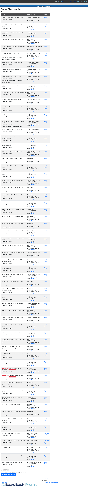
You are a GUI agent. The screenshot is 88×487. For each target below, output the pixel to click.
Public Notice (47, 433)
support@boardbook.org (44, 478)
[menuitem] (56, 1)
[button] (56, 1)
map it (33, 22)
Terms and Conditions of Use (51, 482)
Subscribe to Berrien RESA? (9, 474)
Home (3, 3)
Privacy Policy (4, 482)
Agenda (45, 17)
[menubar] (44, 1)
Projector (46, 19)
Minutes (45, 48)
